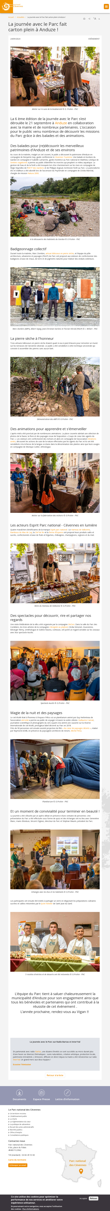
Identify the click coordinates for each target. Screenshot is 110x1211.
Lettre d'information (67, 1099)
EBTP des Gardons (36, 168)
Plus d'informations (30, 1209)
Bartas (38, 1051)
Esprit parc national (59, 529)
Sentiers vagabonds (18, 162)
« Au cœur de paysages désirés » (77, 728)
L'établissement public (18, 1116)
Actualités (20, 17)
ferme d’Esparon (56, 532)
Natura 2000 (33, 173)
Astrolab (25, 720)
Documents (19, 1099)
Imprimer (84, 18)
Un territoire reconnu (18, 1113)
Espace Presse (41, 1099)
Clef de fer (39, 532)
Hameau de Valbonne (80, 529)
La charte (13, 1119)
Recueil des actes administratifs (22, 1127)
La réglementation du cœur (20, 1121)
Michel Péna (76, 730)
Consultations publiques (19, 1135)
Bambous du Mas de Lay (21, 532)
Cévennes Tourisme (63, 157)
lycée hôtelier (47, 903)
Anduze (61, 122)
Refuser (93, 1198)
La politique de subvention (20, 1124)
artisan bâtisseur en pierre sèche (60, 253)
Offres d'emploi (16, 1132)
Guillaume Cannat (86, 720)
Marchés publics (16, 1130)
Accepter (83, 1198)
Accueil (11, 17)
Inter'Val (16, 1059)
